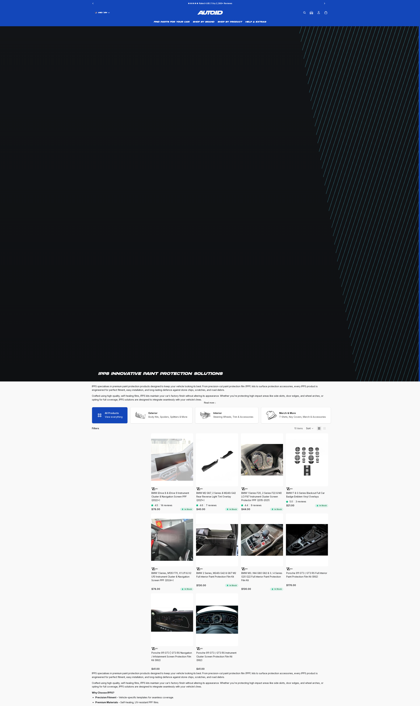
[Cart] (325, 12)
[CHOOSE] (188, 481)
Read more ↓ (210, 402)
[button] (310, 428)
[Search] (304, 12)
